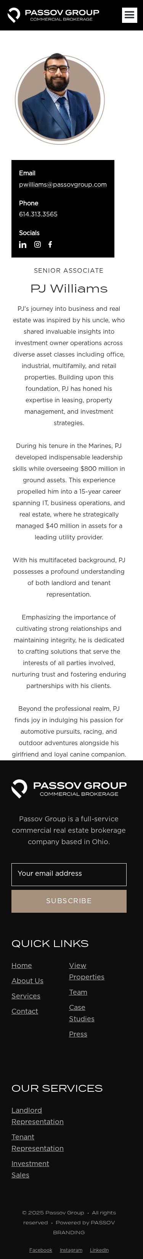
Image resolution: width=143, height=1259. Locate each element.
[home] (63, 15)
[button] (129, 15)
